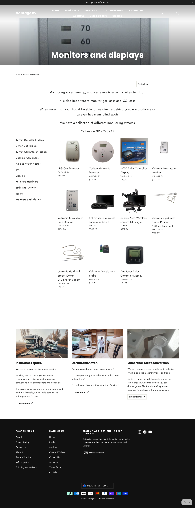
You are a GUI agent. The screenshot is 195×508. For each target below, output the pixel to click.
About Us (78, 16)
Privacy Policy (22, 442)
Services (89, 10)
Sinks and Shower (26, 187)
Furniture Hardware (27, 181)
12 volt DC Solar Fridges (30, 140)
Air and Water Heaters (29, 163)
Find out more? (25, 403)
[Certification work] (97, 343)
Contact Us (136, 10)
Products (71, 10)
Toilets (19, 193)
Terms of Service (23, 457)
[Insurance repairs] (42, 343)
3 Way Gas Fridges (27, 146)
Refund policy (22, 462)
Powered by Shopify (106, 498)
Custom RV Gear (113, 10)
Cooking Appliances (27, 158)
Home (55, 10)
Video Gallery (98, 16)
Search (19, 437)
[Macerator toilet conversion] (153, 343)
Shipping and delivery (26, 467)
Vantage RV (26, 13)
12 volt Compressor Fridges (32, 152)
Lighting (20, 176)
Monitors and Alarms (28, 199)
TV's (18, 170)
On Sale (117, 16)
